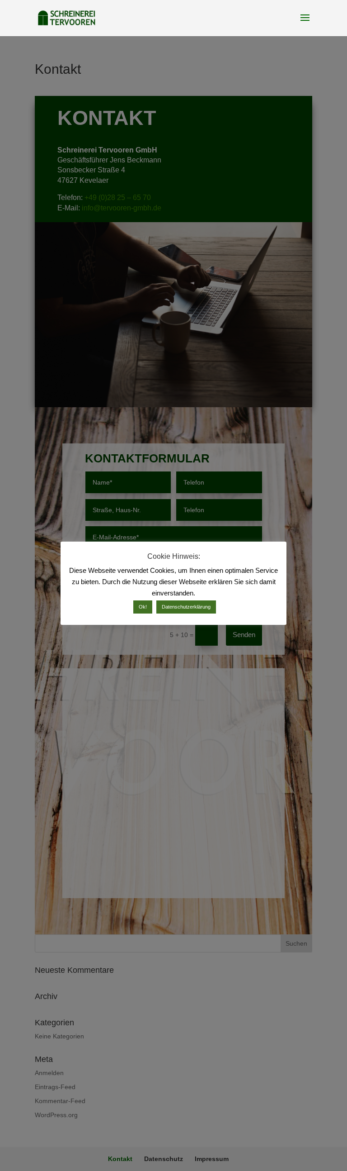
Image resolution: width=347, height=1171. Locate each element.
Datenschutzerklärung (186, 606)
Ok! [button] (143, 606)
